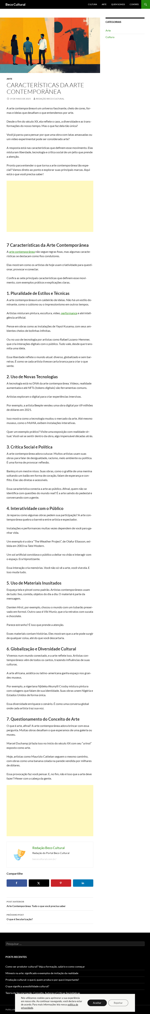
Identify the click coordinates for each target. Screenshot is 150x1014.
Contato (134, 4)
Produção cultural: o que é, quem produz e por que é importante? (42, 979)
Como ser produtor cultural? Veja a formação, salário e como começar (45, 966)
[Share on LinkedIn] (83, 883)
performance (69, 313)
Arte (104, 4)
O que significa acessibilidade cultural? (27, 986)
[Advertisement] (50, 206)
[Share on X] (39, 883)
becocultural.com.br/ (44, 859)
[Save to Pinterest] (61, 883)
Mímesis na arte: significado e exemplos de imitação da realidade (41, 973)
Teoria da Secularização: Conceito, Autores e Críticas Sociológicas (42, 992)
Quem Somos (118, 4)
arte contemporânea (22, 251)
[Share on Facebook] (17, 883)
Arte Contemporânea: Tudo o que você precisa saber (36, 904)
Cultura (92, 4)
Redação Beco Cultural (50, 98)
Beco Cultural (15, 4)
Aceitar (97, 1002)
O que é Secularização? (20, 917)
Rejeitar (118, 1002)
